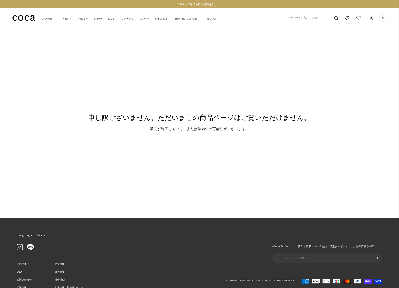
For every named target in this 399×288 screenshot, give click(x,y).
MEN (66, 18)
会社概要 (60, 271)
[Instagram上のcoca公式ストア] (20, 249)
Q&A (143, 18)
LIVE (111, 18)
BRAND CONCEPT (187, 18)
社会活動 (60, 279)
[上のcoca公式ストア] (30, 249)
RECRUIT (212, 18)
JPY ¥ (41, 235)
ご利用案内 (23, 263)
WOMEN (47, 18)
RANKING (127, 18)
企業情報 (60, 263)
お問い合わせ (24, 279)
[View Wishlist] (362, 18)
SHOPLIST (162, 18)
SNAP (98, 18)
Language (24, 235)
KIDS (81, 18)
